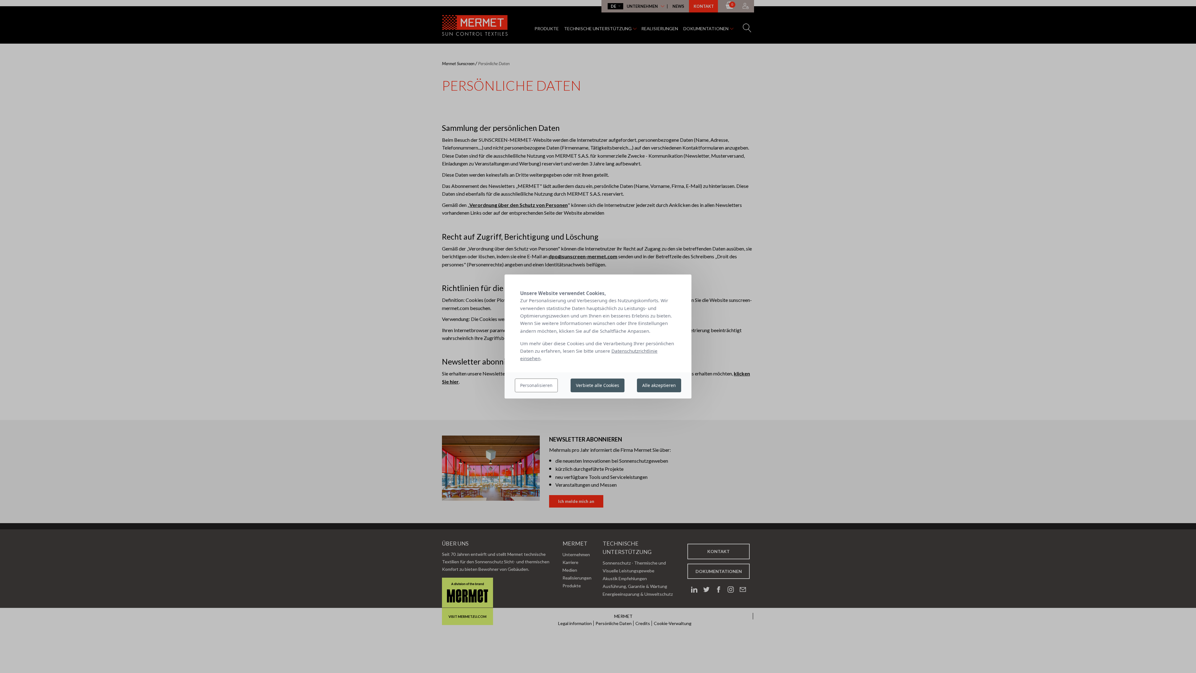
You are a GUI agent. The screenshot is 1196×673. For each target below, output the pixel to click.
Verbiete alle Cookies (597, 385)
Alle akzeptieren (659, 385)
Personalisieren (536, 385)
